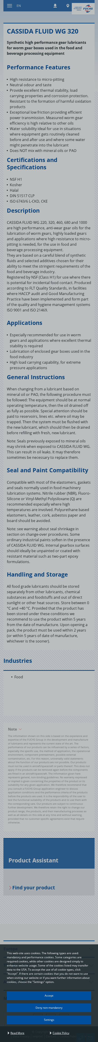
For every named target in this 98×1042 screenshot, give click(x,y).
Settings (49, 1020)
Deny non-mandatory (49, 1008)
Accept (49, 996)
